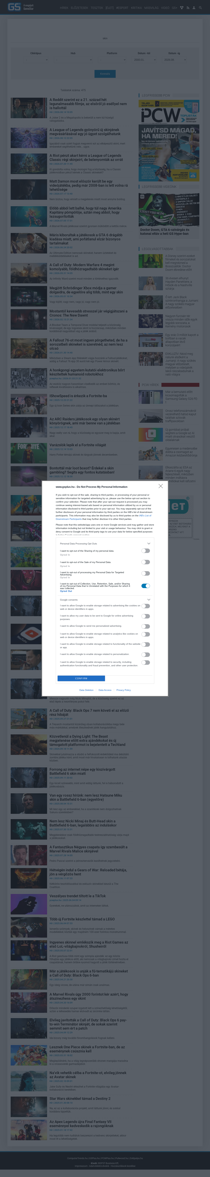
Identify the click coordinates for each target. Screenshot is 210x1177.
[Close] (162, 487)
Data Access (105, 690)
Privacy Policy (123, 690)
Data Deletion (86, 690)
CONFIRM (81, 678)
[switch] (145, 551)
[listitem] (105, 543)
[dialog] (105, 588)
